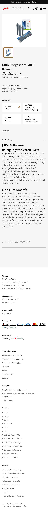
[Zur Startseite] (14, 8)
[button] (24, 30)
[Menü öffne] (44, 8)
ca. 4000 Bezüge (8, 107)
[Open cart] (40, 8)
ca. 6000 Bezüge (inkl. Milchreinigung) (31, 119)
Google (32, 2)
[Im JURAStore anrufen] (32, 8)
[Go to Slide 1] (8, 52)
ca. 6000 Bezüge (8, 119)
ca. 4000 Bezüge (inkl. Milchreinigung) (31, 107)
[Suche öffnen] (28, 8)
